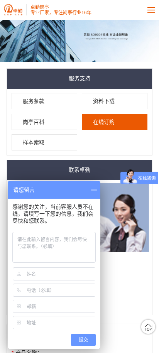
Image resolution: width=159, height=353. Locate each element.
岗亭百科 (33, 122)
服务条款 (33, 101)
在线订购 (104, 122)
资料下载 (104, 101)
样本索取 (33, 142)
